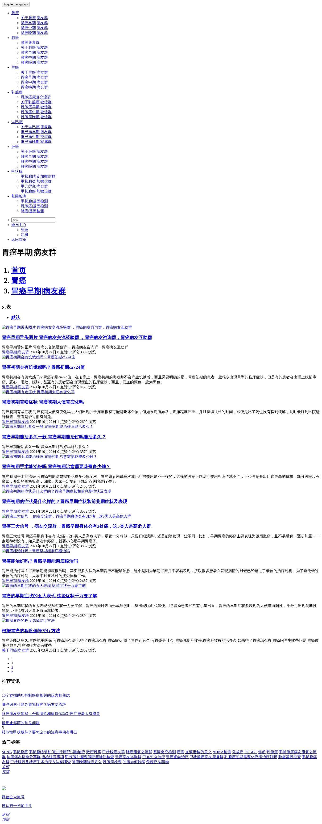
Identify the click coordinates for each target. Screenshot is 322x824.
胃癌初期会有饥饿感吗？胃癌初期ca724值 (43, 367)
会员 (18, 225)
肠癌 (15, 13)
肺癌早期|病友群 (34, 52)
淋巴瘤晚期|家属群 (36, 142)
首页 (18, 270)
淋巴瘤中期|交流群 (36, 137)
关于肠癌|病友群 (34, 18)
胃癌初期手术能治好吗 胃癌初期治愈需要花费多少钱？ (56, 466)
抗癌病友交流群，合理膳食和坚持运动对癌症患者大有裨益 (51, 714)
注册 (24, 235)
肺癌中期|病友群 (34, 57)
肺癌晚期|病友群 (34, 62)
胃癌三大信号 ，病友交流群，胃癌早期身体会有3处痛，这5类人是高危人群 (76, 526)
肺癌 (15, 38)
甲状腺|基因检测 (34, 201)
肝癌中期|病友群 (34, 161)
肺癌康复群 (30, 43)
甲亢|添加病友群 (34, 186)
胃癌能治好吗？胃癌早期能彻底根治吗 (40, 561)
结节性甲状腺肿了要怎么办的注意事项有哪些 (39, 732)
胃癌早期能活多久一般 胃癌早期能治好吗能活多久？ (54, 436)
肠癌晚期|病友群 (34, 33)
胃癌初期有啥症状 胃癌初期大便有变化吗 (43, 401)
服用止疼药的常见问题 (21, 723)
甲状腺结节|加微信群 (38, 176)
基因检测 (18, 196)
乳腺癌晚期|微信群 (36, 117)
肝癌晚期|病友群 (34, 166)
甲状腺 (17, 171)
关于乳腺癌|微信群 (36, 102)
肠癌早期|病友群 (34, 23)
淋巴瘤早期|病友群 (36, 132)
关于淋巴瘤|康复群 (36, 127)
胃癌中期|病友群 (34, 82)
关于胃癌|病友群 (34, 72)
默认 (15, 317)
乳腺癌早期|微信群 (36, 107)
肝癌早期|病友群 (34, 157)
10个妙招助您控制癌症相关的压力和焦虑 (36, 695)
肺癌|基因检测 (32, 211)
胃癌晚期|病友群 (34, 87)
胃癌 (15, 67)
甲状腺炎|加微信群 (36, 181)
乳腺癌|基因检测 (34, 206)
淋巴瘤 (17, 122)
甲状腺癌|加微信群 (36, 191)
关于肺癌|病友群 (34, 48)
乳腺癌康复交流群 (36, 97)
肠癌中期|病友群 (34, 28)
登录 (24, 230)
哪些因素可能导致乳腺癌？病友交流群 (34, 705)
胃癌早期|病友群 (34, 77)
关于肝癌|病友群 (34, 152)
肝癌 (15, 147)
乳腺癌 (17, 92)
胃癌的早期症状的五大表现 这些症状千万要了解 (49, 595)
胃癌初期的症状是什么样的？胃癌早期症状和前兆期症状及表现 (64, 501)
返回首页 (18, 240)
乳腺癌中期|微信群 (36, 112)
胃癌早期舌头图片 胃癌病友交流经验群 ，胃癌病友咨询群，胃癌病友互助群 (77, 337)
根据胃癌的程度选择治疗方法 (31, 630)
